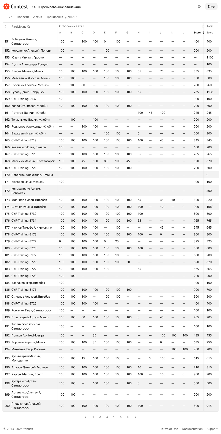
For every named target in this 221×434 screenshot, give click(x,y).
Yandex (28, 429)
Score (210, 32)
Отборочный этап (71, 26)
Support (212, 429)
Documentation (192, 429)
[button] (20, 26)
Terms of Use (169, 429)
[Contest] (15, 6)
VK (11, 17)
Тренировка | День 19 (61, 17)
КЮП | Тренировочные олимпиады (56, 7)
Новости (23, 17)
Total (210, 26)
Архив (37, 17)
